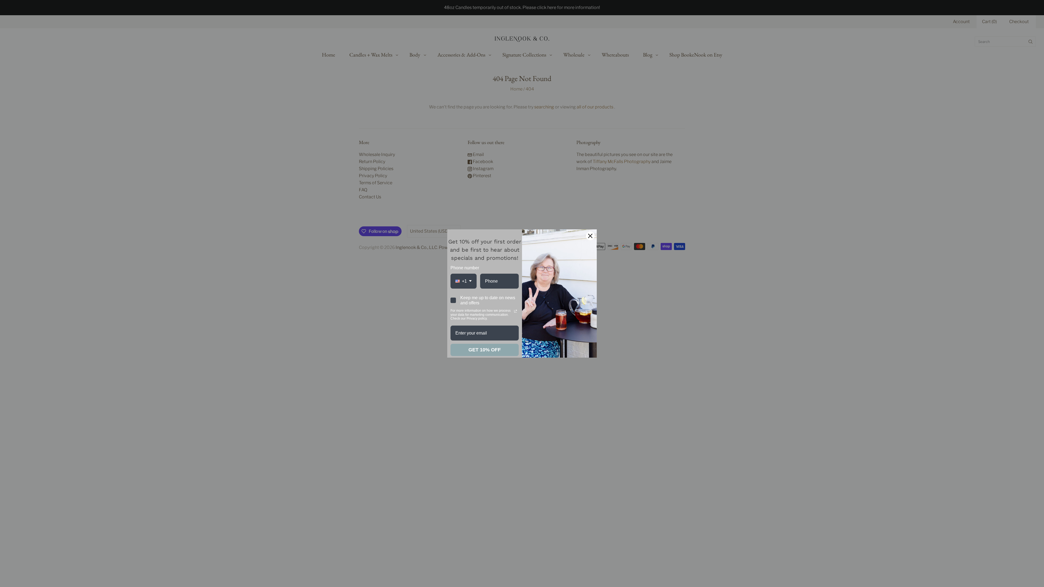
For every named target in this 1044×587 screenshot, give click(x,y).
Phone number (464, 268)
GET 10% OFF (484, 349)
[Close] (590, 235)
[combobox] (463, 281)
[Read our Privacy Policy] (515, 311)
